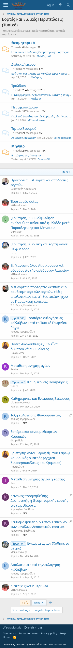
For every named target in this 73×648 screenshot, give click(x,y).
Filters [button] (64, 172)
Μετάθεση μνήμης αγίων (30, 365)
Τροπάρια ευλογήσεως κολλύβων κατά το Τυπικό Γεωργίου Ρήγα (39, 322)
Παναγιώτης (17, 353)
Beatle (14, 369)
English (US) (34, 627)
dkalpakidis (17, 440)
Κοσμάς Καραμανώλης (23, 331)
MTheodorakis (36, 120)
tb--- (13, 483)
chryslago (16, 231)
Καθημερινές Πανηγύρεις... (49, 382)
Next (37, 602)
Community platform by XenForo (35, 644)
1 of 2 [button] (25, 602)
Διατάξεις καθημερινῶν (29, 586)
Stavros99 (44, 159)
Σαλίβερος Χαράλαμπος (24, 305)
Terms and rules (28, 633)
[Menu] (5, 5)
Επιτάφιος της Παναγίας (26, 155)
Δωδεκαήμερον (23, 64)
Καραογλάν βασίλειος (23, 509)
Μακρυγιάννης (19, 552)
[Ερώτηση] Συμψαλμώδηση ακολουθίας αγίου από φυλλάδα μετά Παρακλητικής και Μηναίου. (40, 223)
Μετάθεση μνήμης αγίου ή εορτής (38, 479)
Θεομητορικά (23, 42)
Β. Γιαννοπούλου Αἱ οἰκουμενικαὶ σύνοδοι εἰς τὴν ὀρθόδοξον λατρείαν (40, 268)
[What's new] (60, 5)
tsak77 (14, 386)
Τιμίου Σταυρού (23, 128)
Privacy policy (49, 633)
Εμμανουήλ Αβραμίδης (23, 189)
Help (63, 633)
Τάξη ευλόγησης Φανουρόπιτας (36, 415)
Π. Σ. (13, 253)
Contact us (9, 633)
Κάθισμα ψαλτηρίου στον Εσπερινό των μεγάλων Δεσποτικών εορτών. (39, 524)
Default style (13, 627)
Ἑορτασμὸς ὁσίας (24, 201)
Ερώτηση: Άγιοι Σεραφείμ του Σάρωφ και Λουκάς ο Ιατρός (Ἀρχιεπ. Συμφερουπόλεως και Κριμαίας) (40, 458)
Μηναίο (18, 146)
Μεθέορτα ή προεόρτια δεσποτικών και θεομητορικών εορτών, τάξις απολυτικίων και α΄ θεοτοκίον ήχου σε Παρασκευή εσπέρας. (39, 294)
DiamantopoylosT (20, 402)
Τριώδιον (18, 85)
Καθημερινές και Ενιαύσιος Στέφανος (40, 398)
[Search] (68, 5)
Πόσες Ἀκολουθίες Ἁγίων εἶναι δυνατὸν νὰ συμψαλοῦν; (35, 346)
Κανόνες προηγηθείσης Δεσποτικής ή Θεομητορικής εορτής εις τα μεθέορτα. (39, 500)
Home (6, 637)
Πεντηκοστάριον (24, 107)
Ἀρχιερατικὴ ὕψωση (23, 138)
